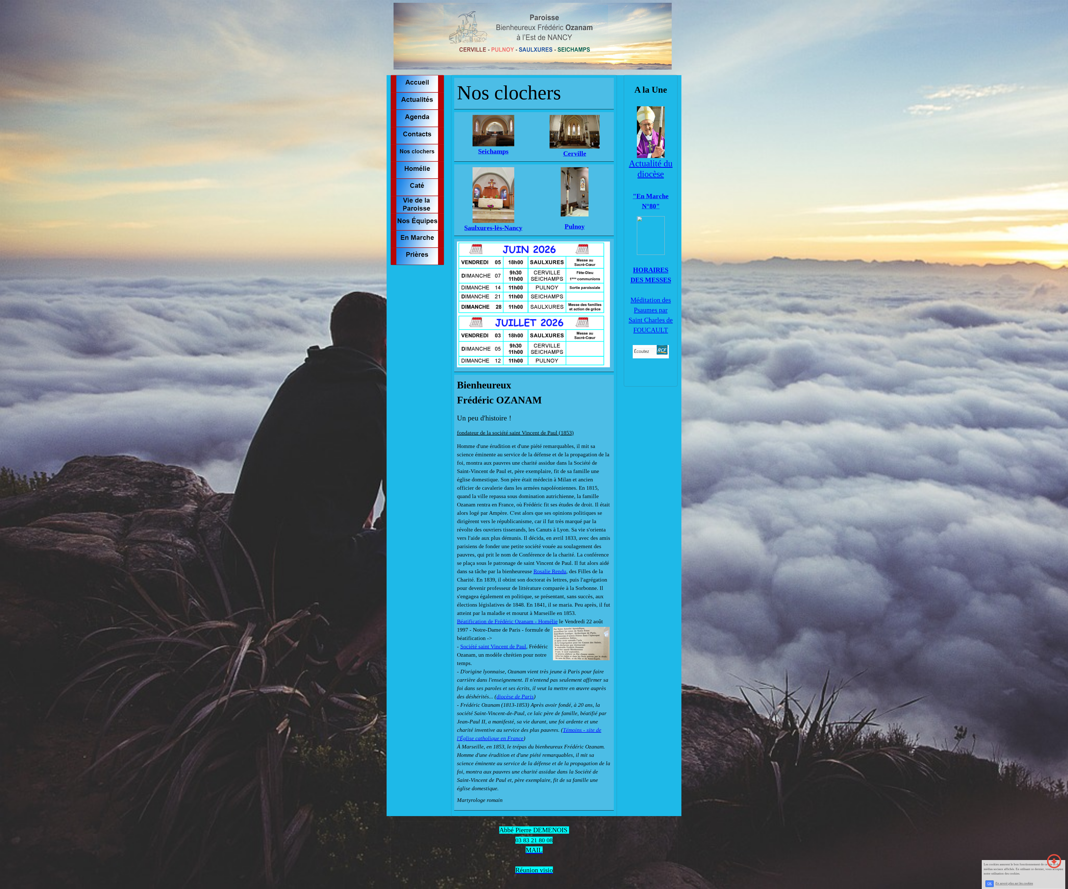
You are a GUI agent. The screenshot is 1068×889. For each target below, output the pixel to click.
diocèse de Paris (515, 696)
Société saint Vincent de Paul (493, 646)
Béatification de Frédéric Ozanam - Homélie (507, 621)
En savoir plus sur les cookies (1014, 883)
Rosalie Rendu (549, 571)
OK (989, 883)
